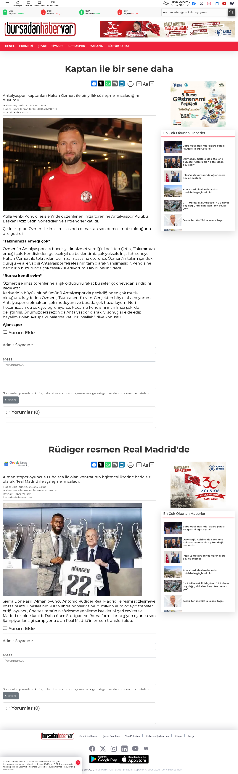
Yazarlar (28, 5)
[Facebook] (194, 3)
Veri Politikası (132, 736)
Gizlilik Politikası (88, 736)
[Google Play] (104, 759)
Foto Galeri (39, 5)
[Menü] (7, 3)
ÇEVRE (42, 46)
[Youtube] (224, 3)
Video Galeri (53, 5)
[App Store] (134, 759)
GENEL (10, 46)
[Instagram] (209, 3)
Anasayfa (17, 5)
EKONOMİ (26, 46)
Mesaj (8, 359)
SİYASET (57, 46)
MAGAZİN (96, 46)
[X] (201, 3)
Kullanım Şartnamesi (157, 736)
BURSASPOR (76, 46)
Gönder (10, 400)
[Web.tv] (232, 3)
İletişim (192, 736)
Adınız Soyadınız (18, 345)
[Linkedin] (216, 3)
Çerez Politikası (111, 736)
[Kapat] (78, 762)
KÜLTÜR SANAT (118, 46)
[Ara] (231, 12)
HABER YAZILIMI (87, 769)
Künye (178, 736)
